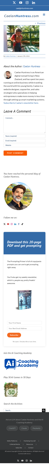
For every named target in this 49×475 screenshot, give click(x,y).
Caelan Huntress (10, 56)
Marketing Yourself (30, 441)
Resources (29, 444)
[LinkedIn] (15, 224)
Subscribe (19, 448)
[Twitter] (4, 224)
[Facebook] (19, 224)
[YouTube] (8, 224)
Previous (41, 23)
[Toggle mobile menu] (44, 14)
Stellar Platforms (12, 441)
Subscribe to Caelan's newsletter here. (21, 103)
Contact (30, 448)
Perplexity (36, 428)
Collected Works (15, 444)
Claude (24, 428)
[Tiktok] (22, 224)
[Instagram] (12, 224)
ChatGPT (12, 428)
